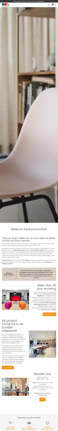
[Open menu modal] (55, 4)
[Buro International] (5, 5)
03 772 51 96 (43, 395)
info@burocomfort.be (44, 393)
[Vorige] (8, 1)
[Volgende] (50, 1)
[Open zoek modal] (48, 4)
